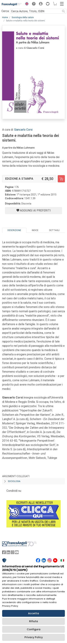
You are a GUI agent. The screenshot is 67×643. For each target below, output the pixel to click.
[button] (26, 4)
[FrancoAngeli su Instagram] (12, 553)
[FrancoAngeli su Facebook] (4, 553)
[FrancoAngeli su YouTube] (17, 553)
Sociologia (14, 481)
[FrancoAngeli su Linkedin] (8, 553)
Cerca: (5, 11)
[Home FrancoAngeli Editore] (12, 4)
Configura (33, 629)
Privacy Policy (33, 637)
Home (5, 17)
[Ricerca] (63, 11)
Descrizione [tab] (14, 230)
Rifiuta (33, 621)
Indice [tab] (35, 230)
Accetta (33, 613)
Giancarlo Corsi (23, 129)
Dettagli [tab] (54, 230)
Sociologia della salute (23, 17)
